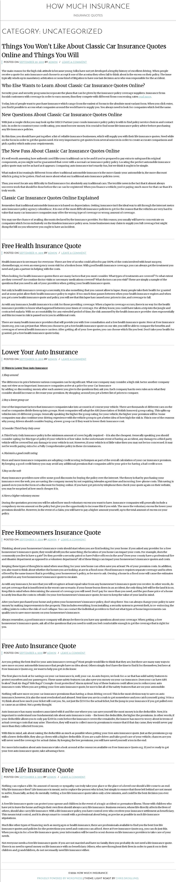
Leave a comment (74, 62)
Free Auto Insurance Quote (39, 646)
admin (53, 62)
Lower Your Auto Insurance (40, 352)
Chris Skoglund (127, 878)
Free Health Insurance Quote (41, 246)
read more (145, 96)
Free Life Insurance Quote (38, 770)
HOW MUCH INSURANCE (88, 6)
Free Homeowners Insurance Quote (51, 532)
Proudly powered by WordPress (59, 878)
